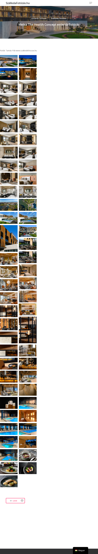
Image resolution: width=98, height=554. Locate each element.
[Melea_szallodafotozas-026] (28, 218)
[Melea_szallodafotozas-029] (28, 244)
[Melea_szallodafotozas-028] (28, 231)
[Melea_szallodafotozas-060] (28, 455)
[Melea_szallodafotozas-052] (28, 403)
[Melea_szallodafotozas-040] (28, 330)
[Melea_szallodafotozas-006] (28, 87)
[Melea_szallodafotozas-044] (28, 350)
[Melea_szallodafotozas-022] (28, 192)
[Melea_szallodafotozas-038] (28, 309)
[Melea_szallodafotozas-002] (28, 61)
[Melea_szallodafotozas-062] (28, 468)
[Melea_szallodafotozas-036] (28, 296)
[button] (90, 3)
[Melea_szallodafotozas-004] (28, 74)
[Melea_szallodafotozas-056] (28, 429)
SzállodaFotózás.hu (18, 3)
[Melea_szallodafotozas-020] (28, 179)
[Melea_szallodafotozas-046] (28, 364)
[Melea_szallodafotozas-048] (28, 377)
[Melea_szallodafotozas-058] (28, 442)
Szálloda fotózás (58, 18)
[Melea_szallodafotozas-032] (28, 270)
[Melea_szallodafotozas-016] (28, 152)
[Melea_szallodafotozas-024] (28, 205)
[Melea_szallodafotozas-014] (28, 139)
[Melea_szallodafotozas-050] (28, 390)
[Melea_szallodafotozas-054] (28, 416)
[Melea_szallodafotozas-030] (28, 257)
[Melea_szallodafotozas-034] (28, 283)
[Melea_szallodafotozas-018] (28, 165)
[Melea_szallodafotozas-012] (28, 126)
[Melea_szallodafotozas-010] (28, 113)
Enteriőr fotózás (39, 18)
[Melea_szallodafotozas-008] (28, 100)
